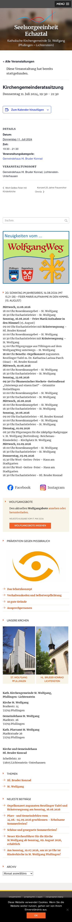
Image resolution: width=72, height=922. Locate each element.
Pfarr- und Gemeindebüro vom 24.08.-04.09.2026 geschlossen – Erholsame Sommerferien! (36, 819)
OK (36, 915)
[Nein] (67, 910)
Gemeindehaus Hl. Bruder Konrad (22, 158)
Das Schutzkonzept (19, 589)
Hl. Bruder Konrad (19, 780)
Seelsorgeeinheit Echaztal (36, 30)
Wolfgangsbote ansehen (30, 525)
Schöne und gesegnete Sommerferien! (32, 830)
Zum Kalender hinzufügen (27, 109)
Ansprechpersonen (19, 608)
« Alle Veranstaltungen (18, 61)
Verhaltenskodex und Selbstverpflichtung (34, 595)
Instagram (56, 488)
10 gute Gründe (17, 601)
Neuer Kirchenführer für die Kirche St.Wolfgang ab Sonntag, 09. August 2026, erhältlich (34, 840)
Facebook (22, 488)
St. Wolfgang (15, 786)
